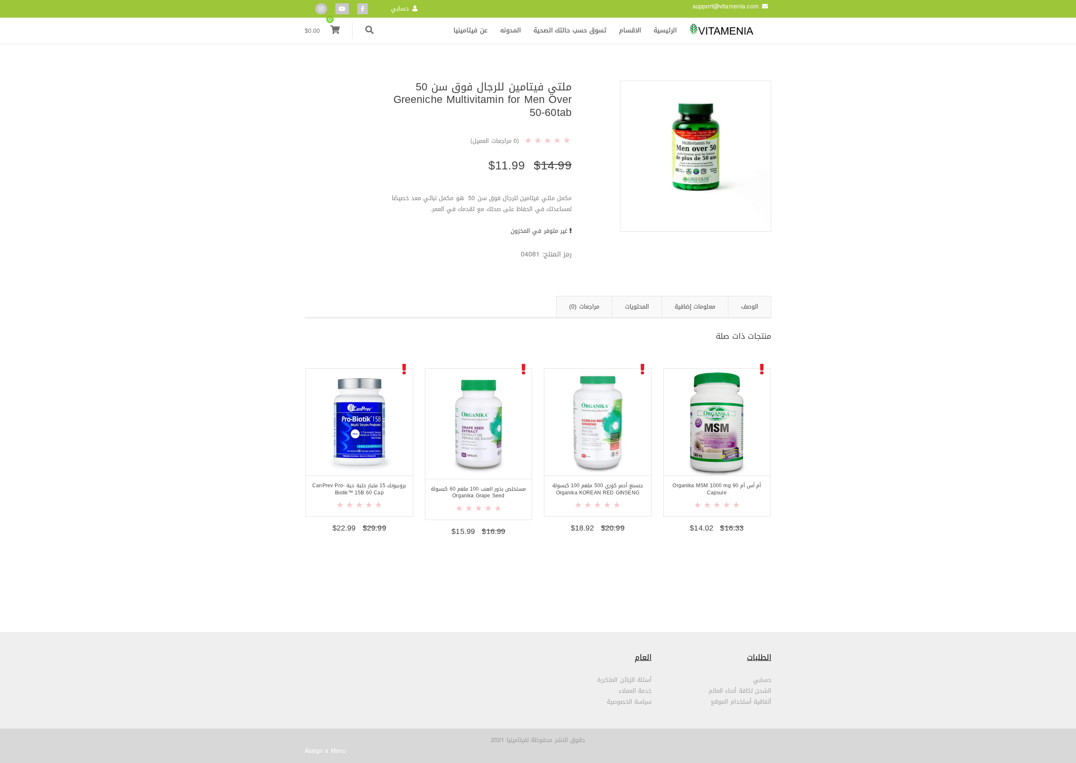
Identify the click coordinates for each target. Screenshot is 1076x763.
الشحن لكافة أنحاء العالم (740, 691)
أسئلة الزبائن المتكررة (624, 680)
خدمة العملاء (635, 691)
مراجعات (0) (584, 306)
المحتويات (637, 306)
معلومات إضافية (695, 306)
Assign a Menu (325, 751)
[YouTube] (342, 9)
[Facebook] (362, 9)
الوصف (749, 306)
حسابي (400, 8)
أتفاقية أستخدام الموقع (741, 702)
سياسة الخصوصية (629, 702)
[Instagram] (321, 9)
